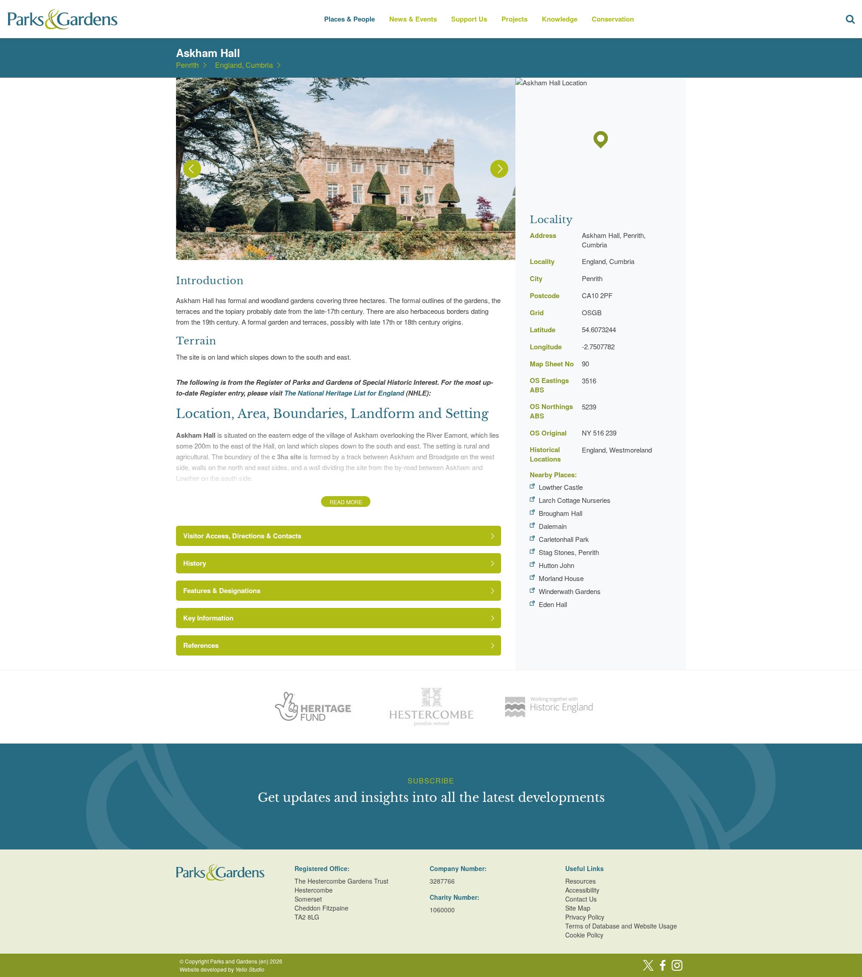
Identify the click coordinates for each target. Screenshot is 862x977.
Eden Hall (553, 604)
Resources (580, 880)
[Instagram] (677, 965)
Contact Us (581, 898)
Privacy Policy (584, 916)
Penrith (187, 65)
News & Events (413, 19)
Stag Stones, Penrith (569, 552)
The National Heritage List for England (344, 393)
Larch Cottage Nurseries (575, 500)
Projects (514, 19)
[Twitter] (648, 965)
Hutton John (556, 565)
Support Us (469, 19)
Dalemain (553, 526)
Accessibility (582, 889)
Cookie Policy (584, 934)
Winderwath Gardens (570, 591)
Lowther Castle (561, 487)
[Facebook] (662, 965)
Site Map (577, 907)
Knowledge (559, 19)
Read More (346, 502)
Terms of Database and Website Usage (621, 925)
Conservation (613, 19)
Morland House (561, 578)
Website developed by (222, 969)
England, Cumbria (244, 65)
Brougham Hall (560, 513)
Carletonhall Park (564, 539)
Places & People (349, 19)
